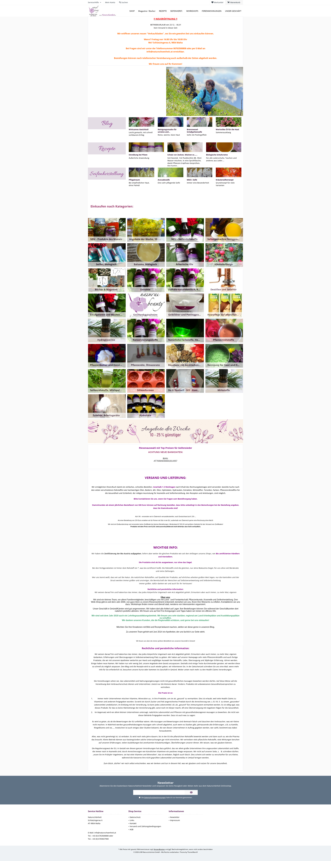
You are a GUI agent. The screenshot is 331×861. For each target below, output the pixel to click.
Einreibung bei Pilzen (138, 155)
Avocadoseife (164, 180)
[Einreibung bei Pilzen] (146, 147)
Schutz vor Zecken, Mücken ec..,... (182, 155)
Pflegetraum (134, 180)
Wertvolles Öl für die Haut (227, 129)
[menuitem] (234, 2)
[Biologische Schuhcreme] (223, 147)
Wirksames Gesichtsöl (138, 129)
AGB (131, 829)
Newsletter (174, 817)
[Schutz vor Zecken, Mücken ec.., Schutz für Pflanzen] (185, 147)
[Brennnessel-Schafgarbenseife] (199, 122)
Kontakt (133, 823)
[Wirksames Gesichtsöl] (141, 122)
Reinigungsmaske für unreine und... (167, 130)
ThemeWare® (192, 852)
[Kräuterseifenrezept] (228, 172)
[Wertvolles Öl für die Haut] (228, 122)
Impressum (175, 820)
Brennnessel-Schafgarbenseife (194, 130)
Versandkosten (159, 849)
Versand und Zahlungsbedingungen (145, 826)
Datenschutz (135, 817)
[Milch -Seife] (199, 172)
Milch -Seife (192, 180)
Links (132, 820)
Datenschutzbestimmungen (155, 797)
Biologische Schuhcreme (217, 155)
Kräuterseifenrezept (225, 180)
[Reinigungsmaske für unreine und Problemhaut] (170, 122)
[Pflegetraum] (141, 172)
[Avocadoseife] (170, 172)
